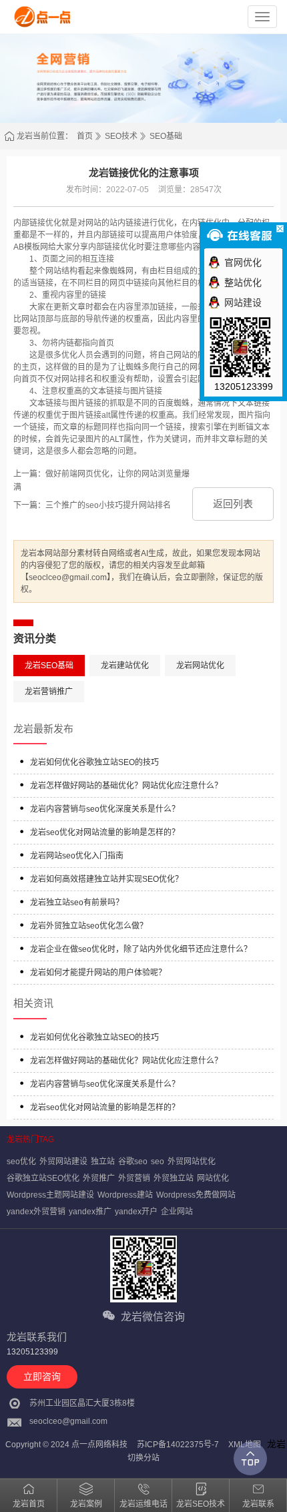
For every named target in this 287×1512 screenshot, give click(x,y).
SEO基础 (166, 136)
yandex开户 (136, 1211)
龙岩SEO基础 (49, 665)
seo (157, 1161)
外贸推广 (99, 1178)
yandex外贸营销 (36, 1211)
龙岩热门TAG (30, 1139)
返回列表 (233, 503)
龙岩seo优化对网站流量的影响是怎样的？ (105, 832)
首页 (85, 136)
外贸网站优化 (192, 1161)
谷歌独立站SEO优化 (43, 1178)
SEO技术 (121, 136)
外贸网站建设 (63, 1161)
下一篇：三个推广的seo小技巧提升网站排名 (92, 505)
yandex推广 (90, 1211)
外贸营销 (134, 1178)
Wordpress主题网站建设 (50, 1195)
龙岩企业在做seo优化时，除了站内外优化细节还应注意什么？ (141, 949)
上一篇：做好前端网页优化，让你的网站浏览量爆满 (101, 480)
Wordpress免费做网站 (196, 1195)
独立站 (103, 1161)
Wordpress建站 (125, 1195)
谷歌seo (133, 1161)
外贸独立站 (174, 1178)
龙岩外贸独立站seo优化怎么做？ (89, 926)
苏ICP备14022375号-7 (178, 1444)
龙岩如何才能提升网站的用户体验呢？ (98, 972)
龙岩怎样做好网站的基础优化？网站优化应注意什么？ (126, 785)
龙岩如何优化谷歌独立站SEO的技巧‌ (94, 762)
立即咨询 (42, 1376)
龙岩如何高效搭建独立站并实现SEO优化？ (106, 879)
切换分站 (143, 1458)
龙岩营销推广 (49, 691)
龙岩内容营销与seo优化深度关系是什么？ (105, 809)
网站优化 (213, 1178)
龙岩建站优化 (125, 665)
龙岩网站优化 (200, 665)
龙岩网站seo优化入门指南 (76, 855)
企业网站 (177, 1211)
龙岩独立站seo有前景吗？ (76, 902)
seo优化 (21, 1161)
